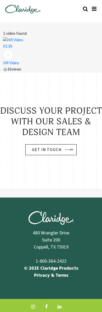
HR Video (11, 63)
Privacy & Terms (51, 275)
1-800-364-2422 (51, 261)
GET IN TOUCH (47, 150)
